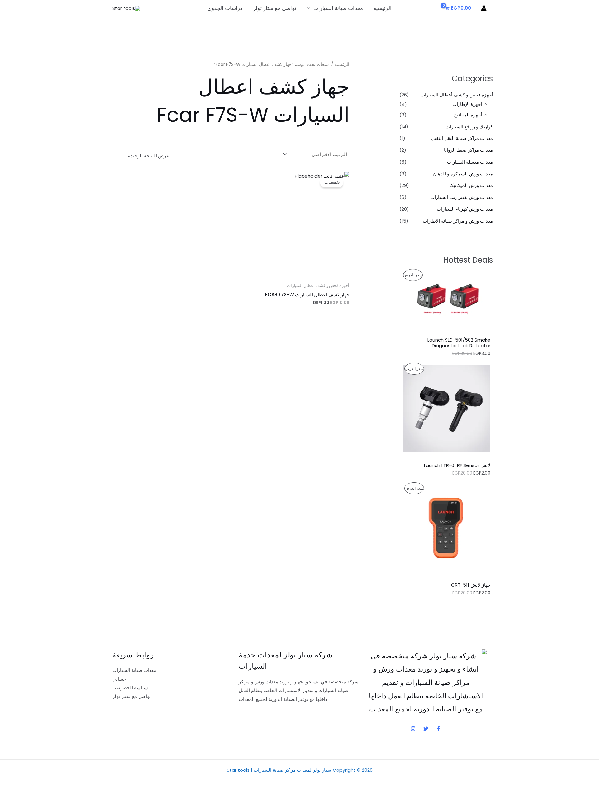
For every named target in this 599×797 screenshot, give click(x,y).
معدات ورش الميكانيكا (471, 185)
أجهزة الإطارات (467, 104)
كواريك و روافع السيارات (469, 126)
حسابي (119, 679)
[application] (310, 8)
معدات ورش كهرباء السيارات (465, 209)
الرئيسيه (382, 8)
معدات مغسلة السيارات (470, 162)
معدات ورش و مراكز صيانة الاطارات (458, 221)
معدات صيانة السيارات (338, 8)
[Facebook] (438, 728)
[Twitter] (425, 728)
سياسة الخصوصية (130, 687)
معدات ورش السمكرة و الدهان (463, 173)
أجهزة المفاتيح (468, 114)
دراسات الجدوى (224, 8)
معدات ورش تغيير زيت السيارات (461, 197)
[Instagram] (413, 728)
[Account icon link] (484, 8)
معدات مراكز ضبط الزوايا (468, 150)
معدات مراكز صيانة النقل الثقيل (462, 138)
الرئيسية (341, 64)
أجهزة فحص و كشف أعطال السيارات (457, 94)
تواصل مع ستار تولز (274, 8)
